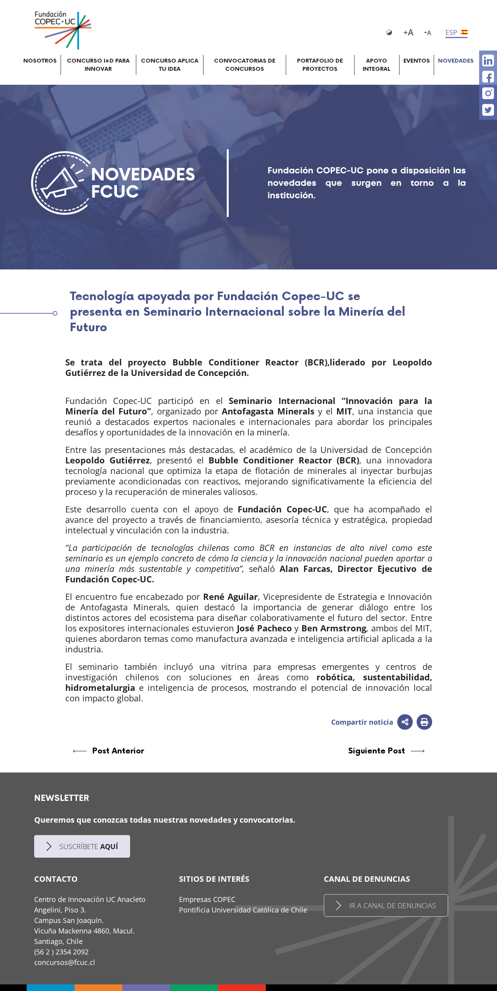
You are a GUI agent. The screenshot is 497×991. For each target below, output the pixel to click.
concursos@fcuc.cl (64, 962)
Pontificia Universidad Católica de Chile (243, 909)
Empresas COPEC (207, 899)
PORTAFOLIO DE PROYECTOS (320, 65)
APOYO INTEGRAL (377, 65)
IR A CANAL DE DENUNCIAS (392, 905)
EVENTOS (416, 61)
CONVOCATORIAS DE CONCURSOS (244, 65)
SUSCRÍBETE (88, 846)
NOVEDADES (456, 61)
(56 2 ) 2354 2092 (61, 951)
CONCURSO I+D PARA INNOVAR (98, 65)
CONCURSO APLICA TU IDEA (169, 65)
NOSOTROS (40, 61)
